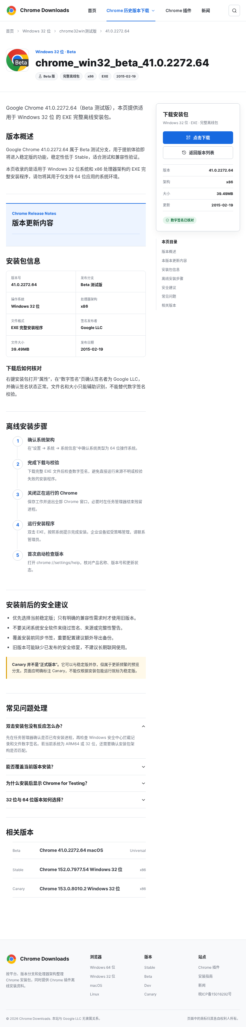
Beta (148, 976)
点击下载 (201, 137)
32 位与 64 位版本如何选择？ (35, 800)
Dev (147, 985)
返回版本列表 (201, 152)
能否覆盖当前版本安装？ (31, 766)
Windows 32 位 (36, 31)
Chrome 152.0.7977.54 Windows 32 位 (81, 869)
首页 (92, 10)
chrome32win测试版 (78, 31)
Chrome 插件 (178, 10)
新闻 (206, 10)
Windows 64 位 (102, 967)
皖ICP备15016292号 (215, 994)
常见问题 (169, 296)
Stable (149, 967)
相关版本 (169, 305)
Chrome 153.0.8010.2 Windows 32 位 (80, 888)
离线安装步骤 (172, 278)
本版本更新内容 (174, 260)
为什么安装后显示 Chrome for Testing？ (47, 783)
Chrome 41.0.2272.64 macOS (71, 850)
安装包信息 (171, 269)
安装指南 (205, 976)
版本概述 (169, 251)
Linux (94, 994)
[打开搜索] (234, 10)
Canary (150, 994)
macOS (96, 985)
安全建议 (169, 287)
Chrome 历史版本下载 (127, 10)
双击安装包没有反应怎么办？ (35, 726)
